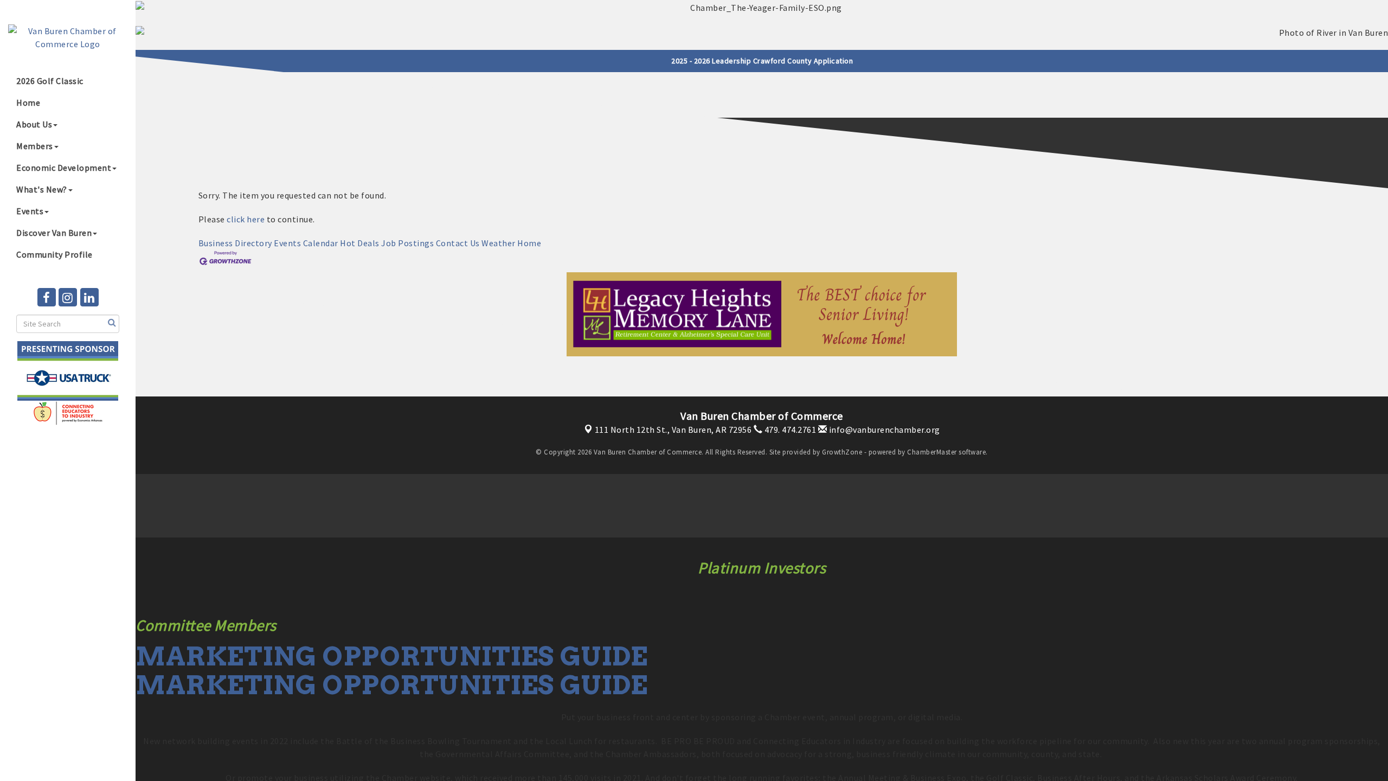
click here (246, 219)
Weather (498, 243)
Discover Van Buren (54, 232)
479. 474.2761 (789, 429)
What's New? (41, 189)
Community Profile (54, 254)
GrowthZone (842, 452)
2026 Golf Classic (49, 80)
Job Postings (407, 243)
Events (29, 211)
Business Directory (235, 243)
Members (34, 145)
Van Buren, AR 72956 (673, 429)
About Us (34, 124)
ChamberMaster (932, 452)
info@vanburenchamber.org (883, 429)
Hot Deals (360, 243)
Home (28, 102)
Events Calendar (306, 243)
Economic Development (63, 167)
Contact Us (458, 243)
